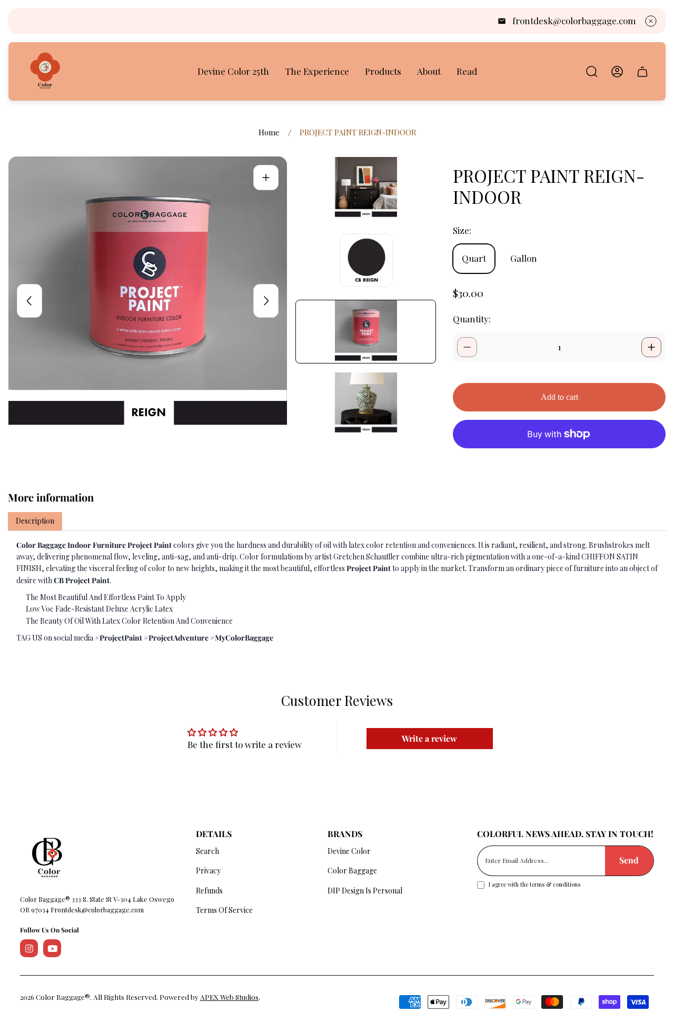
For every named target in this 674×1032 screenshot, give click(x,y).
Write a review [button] (429, 738)
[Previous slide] (29, 301)
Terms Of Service (224, 910)
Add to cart (559, 396)
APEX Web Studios (229, 996)
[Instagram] (29, 948)
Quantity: (472, 319)
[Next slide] (266, 301)
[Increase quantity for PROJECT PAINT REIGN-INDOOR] (651, 347)
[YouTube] (52, 948)
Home (269, 132)
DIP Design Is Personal (365, 891)
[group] (365, 188)
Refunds (209, 891)
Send (629, 860)
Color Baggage (352, 871)
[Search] (591, 71)
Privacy (208, 871)
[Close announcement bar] (651, 21)
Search (207, 851)
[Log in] (617, 71)
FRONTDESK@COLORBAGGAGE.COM (574, 20)
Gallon (523, 258)
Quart (474, 258)
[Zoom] (266, 177)
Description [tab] (35, 521)
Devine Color (349, 851)
